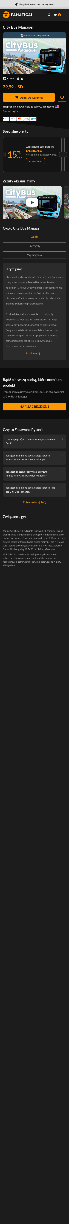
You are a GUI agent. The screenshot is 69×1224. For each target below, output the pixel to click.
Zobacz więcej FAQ (34, 502)
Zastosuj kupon (35, 161)
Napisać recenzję (34, 406)
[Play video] (32, 202)
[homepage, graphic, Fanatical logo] (18, 14)
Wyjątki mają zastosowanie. (41, 154)
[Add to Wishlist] (62, 97)
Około (34, 236)
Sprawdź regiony (11, 111)
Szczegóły (34, 245)
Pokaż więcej (32, 353)
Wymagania (34, 254)
